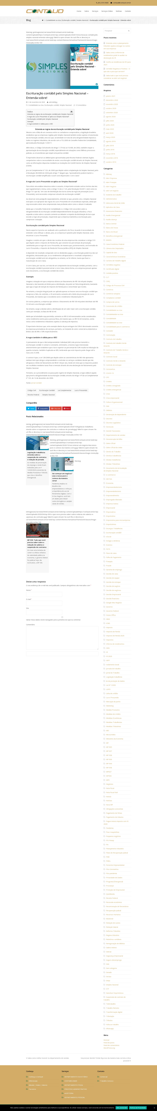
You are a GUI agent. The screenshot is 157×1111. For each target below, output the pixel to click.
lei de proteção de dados (115, 681)
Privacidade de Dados (114, 877)
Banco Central (111, 224)
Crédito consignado (113, 386)
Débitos (109, 410)
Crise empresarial (112, 398)
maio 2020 (110, 129)
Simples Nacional (66, 105)
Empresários (111, 512)
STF (107, 989)
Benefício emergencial (114, 236)
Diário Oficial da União (114, 447)
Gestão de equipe (112, 578)
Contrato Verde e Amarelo (115, 361)
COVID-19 (110, 373)
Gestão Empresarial (113, 594)
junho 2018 (110, 149)
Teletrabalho (111, 1004)
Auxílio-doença (111, 219)
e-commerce (111, 475)
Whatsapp (110, 1028)
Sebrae (108, 952)
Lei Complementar (64, 390)
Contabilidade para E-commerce (118, 327)
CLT (107, 277)
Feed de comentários (111, 1045)
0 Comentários (81, 105)
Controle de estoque (113, 365)
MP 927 (109, 751)
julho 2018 (110, 145)
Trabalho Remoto (112, 1008)
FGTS (108, 549)
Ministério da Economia (114, 739)
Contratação (110, 335)
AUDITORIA (69, 1093)
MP (107, 743)
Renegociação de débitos (115, 943)
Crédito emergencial (113, 390)
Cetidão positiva (112, 273)
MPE (108, 780)
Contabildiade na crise (114, 310)
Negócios (109, 784)
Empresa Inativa (112, 504)
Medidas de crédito (113, 714)
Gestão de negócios (113, 590)
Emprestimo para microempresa (118, 520)
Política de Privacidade (138, 1108)
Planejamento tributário (115, 848)
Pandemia (109, 828)
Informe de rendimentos (115, 644)
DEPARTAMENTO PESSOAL (75, 1097)
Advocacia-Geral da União (115, 203)
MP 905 (109, 747)
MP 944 (109, 763)
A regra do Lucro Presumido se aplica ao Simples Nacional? (48, 117)
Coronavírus (110, 369)
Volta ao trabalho (112, 1024)
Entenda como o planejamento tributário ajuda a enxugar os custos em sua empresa (117, 46)
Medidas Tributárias (113, 726)
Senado (109, 972)
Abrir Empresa (111, 178)
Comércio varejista (113, 294)
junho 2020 (110, 125)
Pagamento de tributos (114, 817)
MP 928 (109, 755)
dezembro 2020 (112, 100)
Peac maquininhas (112, 832)
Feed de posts (109, 1043)
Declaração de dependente (116, 414)
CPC (107, 377)
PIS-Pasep (110, 840)
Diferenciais (33, 1081)
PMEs (108, 861)
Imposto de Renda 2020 (115, 636)
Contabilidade (111, 318)
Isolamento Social (112, 664)
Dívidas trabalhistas (113, 460)
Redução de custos (113, 923)
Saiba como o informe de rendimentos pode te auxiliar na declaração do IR (115, 55)
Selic (107, 964)
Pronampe (110, 886)
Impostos (109, 640)
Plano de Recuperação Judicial (117, 853)
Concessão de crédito (114, 306)
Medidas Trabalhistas (114, 722)
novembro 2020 (112, 104)
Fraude (108, 565)
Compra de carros (112, 302)
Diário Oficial (110, 443)
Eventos (109, 545)
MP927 (109, 772)
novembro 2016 (112, 158)
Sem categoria (111, 968)
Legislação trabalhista (114, 677)
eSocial (108, 537)
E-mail (29, 599)
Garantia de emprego (114, 570)
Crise (108, 394)
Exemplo (30, 121)
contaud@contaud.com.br (122, 3)
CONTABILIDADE (71, 1081)
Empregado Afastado (114, 500)
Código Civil (32, 390)
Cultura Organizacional (114, 402)
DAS (107, 406)
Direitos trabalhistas (113, 456)
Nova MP (109, 805)
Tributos (109, 1020)
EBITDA (109, 479)
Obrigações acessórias (114, 809)
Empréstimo (110, 516)
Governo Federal (112, 611)
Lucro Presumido (81, 390)
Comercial (103, 1077)
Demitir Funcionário (113, 431)
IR (107, 652)
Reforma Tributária (113, 931)
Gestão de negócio (113, 586)
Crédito (109, 381)
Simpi (108, 980)
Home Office (111, 615)
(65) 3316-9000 (103, 3)
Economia (109, 483)
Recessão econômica (114, 902)
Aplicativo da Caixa (113, 207)
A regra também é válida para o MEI (40, 124)
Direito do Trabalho (113, 452)
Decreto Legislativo (113, 423)
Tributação (110, 1016)
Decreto (109, 419)
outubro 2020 (111, 108)
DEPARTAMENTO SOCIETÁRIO (76, 1077)
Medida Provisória (113, 710)
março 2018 (110, 154)
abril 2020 (109, 133)
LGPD (108, 689)
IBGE (108, 619)
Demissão (110, 427)
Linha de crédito (112, 693)
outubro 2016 (111, 162)
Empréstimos (111, 524)
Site (27, 608)
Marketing (110, 706)
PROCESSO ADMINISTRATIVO (76, 1089)
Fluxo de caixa (111, 553)
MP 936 (109, 759)
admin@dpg (53, 102)
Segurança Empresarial (114, 956)
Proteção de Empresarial (115, 890)
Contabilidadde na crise (114, 314)
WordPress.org (109, 1048)
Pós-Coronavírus (112, 869)
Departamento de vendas (115, 435)
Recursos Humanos (113, 914)
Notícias (109, 800)
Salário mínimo (111, 947)
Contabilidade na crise (36, 105)
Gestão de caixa (112, 574)
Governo (109, 607)
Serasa (108, 976)
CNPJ (108, 281)
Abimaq (109, 174)
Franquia (109, 561)
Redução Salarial (112, 927)
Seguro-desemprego (114, 960)
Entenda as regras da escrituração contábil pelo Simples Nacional (50, 114)
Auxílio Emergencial (113, 215)
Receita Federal (33, 395)
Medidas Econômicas (114, 718)
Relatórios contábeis (113, 939)
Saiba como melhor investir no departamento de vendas (48, 1058)
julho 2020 (110, 121)
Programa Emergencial (114, 881)
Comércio (109, 290)
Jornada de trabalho (113, 669)
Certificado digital (112, 269)
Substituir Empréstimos (114, 993)
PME (108, 857)
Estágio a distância (113, 541)
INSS (108, 648)
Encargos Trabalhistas (114, 528)
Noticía (108, 796)
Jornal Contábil (36, 383)
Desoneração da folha (114, 439)
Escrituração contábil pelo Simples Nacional (42, 119)
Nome (29, 590)
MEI (107, 730)
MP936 (109, 776)
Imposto (109, 627)
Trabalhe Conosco (106, 1081)
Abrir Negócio (111, 186)
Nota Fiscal (110, 788)
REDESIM (109, 919)
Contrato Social (111, 357)
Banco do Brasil (111, 232)
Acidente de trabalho (113, 195)
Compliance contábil (113, 298)
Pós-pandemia (111, 873)
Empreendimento (112, 495)
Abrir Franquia (111, 182)
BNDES (108, 240)
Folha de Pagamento (113, 557)
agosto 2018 (111, 141)
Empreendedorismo (113, 491)
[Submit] (128, 31)
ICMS (108, 623)
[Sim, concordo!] (154, 1108)
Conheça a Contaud (36, 1077)
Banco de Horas (112, 228)
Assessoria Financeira (114, 211)
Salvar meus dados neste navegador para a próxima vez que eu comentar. (53, 620)
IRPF (108, 660)
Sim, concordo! (122, 1108)
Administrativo (111, 199)
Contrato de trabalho (114, 339)
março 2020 (110, 137)
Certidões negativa (113, 265)
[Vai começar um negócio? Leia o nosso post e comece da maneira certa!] (62, 464)
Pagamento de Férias (114, 813)
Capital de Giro (111, 252)
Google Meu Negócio (114, 603)
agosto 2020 (111, 116)
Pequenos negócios (113, 836)
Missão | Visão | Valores (38, 1085)
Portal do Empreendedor (115, 865)
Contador (109, 331)
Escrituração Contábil (47, 390)
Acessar (106, 1040)
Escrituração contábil (51, 105)
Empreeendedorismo (114, 487)
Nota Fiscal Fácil (112, 792)
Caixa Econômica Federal (115, 244)
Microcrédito (110, 735)
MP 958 (109, 767)
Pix (107, 844)
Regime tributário (112, 935)
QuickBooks (110, 894)
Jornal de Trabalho (113, 673)
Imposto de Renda (113, 631)
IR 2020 (109, 656)
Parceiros (32, 1089)
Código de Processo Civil (115, 285)
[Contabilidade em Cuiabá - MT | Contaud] (45, 11)
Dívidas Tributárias (113, 464)
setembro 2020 (112, 112)
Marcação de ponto (113, 702)
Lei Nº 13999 (111, 685)
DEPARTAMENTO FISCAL (74, 1085)
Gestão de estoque (113, 582)
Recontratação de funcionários (117, 906)
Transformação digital (114, 1012)
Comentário (30, 624)
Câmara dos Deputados (115, 248)
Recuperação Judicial (113, 910)
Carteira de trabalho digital (116, 261)
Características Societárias (115, 257)
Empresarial (110, 508)
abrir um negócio (112, 191)
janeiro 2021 (110, 96)
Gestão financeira (112, 598)
